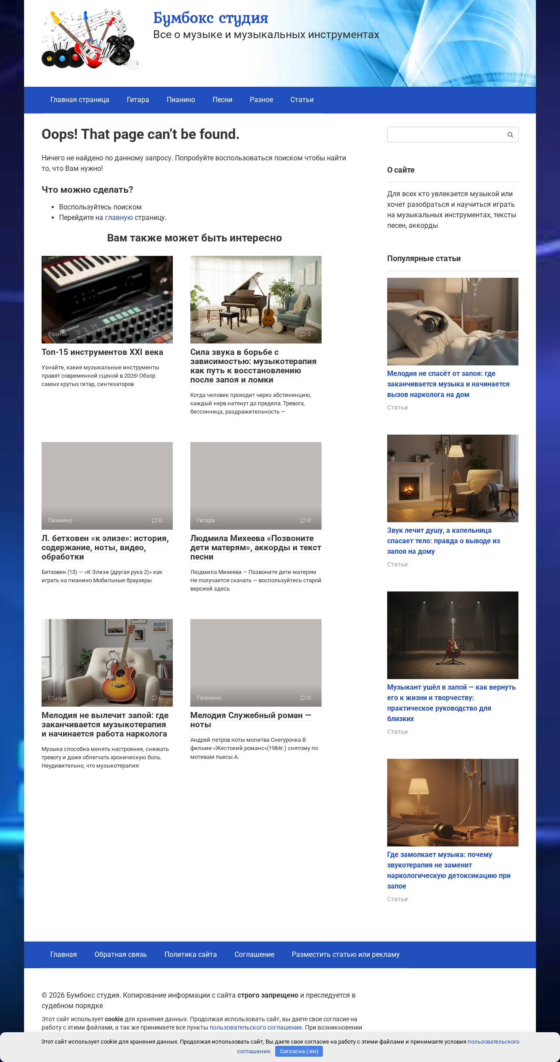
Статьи (302, 100)
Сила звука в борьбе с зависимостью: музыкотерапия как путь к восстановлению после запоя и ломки (253, 366)
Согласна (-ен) (299, 1051)
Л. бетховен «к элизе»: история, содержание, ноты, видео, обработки (105, 547)
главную (119, 217)
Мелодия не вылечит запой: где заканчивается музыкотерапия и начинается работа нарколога (105, 724)
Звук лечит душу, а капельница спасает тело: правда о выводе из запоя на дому (443, 541)
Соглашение (254, 954)
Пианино (181, 100)
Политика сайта (190, 954)
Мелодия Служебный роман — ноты (250, 719)
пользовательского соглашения (256, 1027)
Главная (63, 954)
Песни (222, 100)
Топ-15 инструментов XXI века (102, 352)
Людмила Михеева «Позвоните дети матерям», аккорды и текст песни (256, 547)
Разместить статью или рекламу (346, 954)
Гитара (138, 100)
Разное (261, 100)
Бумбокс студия (210, 17)
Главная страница (79, 100)
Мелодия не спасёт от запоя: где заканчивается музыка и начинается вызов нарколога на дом (448, 384)
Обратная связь (120, 954)
